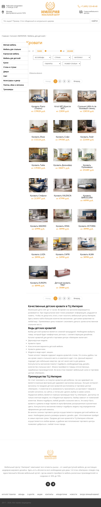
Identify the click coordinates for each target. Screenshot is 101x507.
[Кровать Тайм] (38, 154)
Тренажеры (8, 89)
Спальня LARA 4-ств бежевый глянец (87, 107)
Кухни (5, 62)
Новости (73, 494)
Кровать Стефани (38, 195)
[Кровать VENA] (62, 215)
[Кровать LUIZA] (38, 244)
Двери (6, 71)
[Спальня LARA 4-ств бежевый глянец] (87, 96)
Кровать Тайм (38, 165)
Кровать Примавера (87, 166)
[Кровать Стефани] (38, 185)
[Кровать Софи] (62, 126)
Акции (39, 494)
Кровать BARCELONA (87, 196)
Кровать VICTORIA (87, 226)
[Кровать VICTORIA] (87, 215)
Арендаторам (61, 494)
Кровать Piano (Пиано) (39, 107)
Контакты (49, 494)
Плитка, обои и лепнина (13, 85)
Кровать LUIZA (38, 254)
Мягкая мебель (9, 45)
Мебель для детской (36, 36)
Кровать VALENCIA (62, 195)
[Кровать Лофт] (87, 126)
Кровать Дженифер (62, 165)
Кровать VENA (62, 226)
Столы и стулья (9, 67)
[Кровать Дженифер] (62, 154)
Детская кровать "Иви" (63, 283)
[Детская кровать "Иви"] (62, 272)
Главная (5, 36)
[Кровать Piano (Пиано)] (38, 96)
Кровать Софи (62, 136)
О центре (30, 494)
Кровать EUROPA (38, 282)
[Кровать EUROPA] (38, 272)
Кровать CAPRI (63, 254)
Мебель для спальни (12, 49)
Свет (5, 76)
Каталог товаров (9, 494)
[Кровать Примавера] (87, 154)
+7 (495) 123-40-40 (89, 6)
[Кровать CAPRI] (62, 244)
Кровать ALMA (87, 254)
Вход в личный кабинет (89, 494)
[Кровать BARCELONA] (87, 185)
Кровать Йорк (38, 136)
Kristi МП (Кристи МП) (62, 107)
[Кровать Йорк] (38, 126)
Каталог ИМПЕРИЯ (18, 36)
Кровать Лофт (87, 136)
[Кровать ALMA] (87, 244)
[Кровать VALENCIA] (62, 185)
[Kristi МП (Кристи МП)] (62, 96)
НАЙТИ (95, 21)
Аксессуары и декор (11, 80)
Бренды (21, 494)
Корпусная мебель (11, 54)
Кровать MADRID (38, 226)
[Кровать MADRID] (38, 215)
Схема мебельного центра (91, 12)
